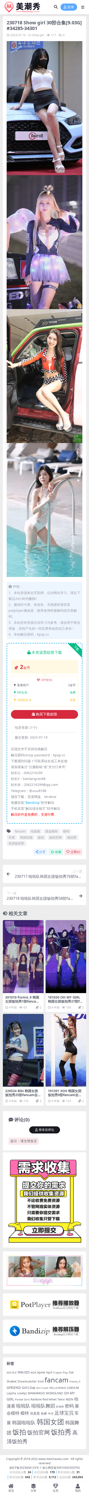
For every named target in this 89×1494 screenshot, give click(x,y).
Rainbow (36, 1399)
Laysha (11, 1393)
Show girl (38, 35)
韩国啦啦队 (24, 1422)
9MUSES (24, 1372)
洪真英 (35, 1413)
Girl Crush (42, 1388)
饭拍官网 (55, 837)
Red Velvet (49, 1399)
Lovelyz (22, 1393)
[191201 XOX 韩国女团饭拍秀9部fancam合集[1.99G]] (66, 1050)
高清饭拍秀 (16, 843)
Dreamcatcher (27, 1381)
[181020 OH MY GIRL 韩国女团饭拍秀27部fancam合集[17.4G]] (66, 956)
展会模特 (51, 831)
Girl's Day (28, 1388)
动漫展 (35, 831)
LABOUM (73, 1388)
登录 (70, 7)
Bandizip (33, 802)
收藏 (58, 852)
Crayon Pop (60, 1372)
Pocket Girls (22, 1399)
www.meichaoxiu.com (53, 1459)
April (49, 1372)
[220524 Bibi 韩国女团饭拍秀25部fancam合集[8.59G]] (23, 1050)
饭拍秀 (71, 837)
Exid (41, 1381)
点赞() (75, 852)
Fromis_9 (75, 1381)
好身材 (60, 1406)
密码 (69, 1406)
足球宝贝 (64, 1412)
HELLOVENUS (57, 1388)
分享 (42, 852)
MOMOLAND (54, 1393)
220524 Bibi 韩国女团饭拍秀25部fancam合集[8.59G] (23, 1095)
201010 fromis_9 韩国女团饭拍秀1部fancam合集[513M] (22, 1001)
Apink (41, 1372)
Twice (61, 1399)
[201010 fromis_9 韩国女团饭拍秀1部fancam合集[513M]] (23, 956)
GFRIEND (14, 1387)
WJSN (69, 1399)
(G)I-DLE (12, 1372)
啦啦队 (23, 1405)
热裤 (44, 1413)
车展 (12, 837)
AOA (33, 1372)
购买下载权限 (46, 714)
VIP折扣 (46, 680)
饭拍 (41, 837)
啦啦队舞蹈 (43, 1405)
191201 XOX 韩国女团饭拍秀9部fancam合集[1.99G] (65, 1095)
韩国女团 (26, 837)
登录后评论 (46, 1130)
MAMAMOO (36, 1393)
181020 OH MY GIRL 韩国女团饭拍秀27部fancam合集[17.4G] (66, 1001)
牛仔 (51, 1413)
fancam (20, 831)
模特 (66, 831)
